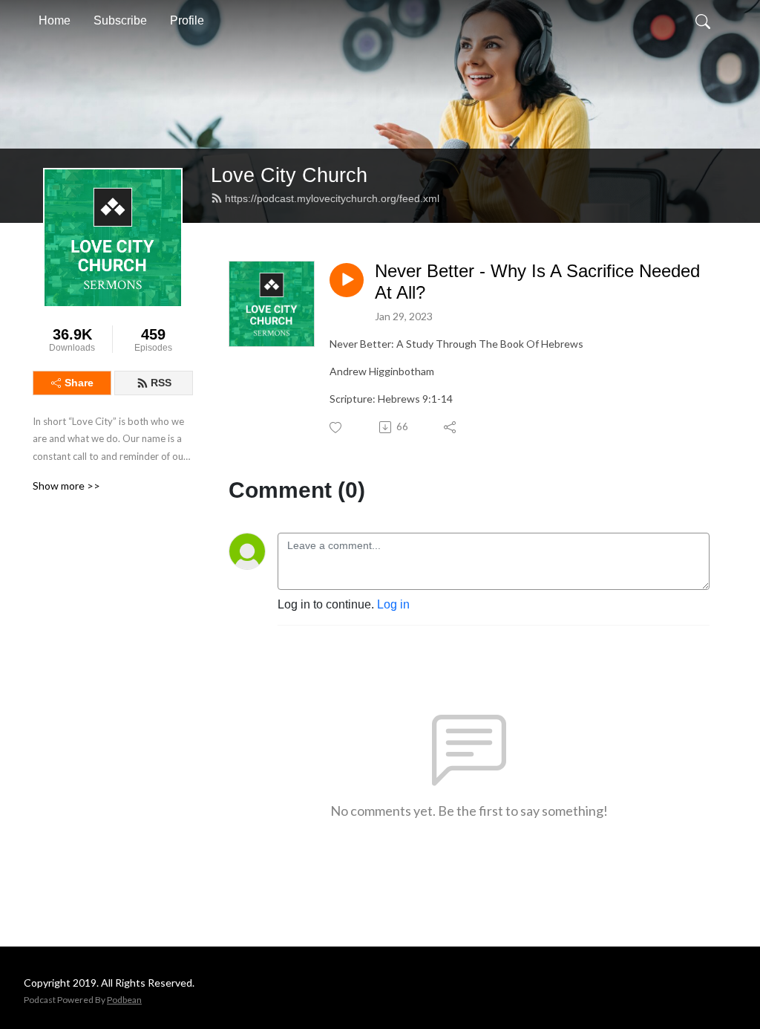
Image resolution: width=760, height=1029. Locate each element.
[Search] (702, 21)
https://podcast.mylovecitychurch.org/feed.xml (332, 198)
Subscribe (120, 20)
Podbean (124, 999)
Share (79, 383)
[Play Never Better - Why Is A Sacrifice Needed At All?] (347, 280)
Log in (393, 604)
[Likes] (336, 427)
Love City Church (289, 174)
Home (55, 20)
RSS (161, 383)
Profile (187, 20)
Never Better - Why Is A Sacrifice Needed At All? (537, 281)
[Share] (450, 427)
